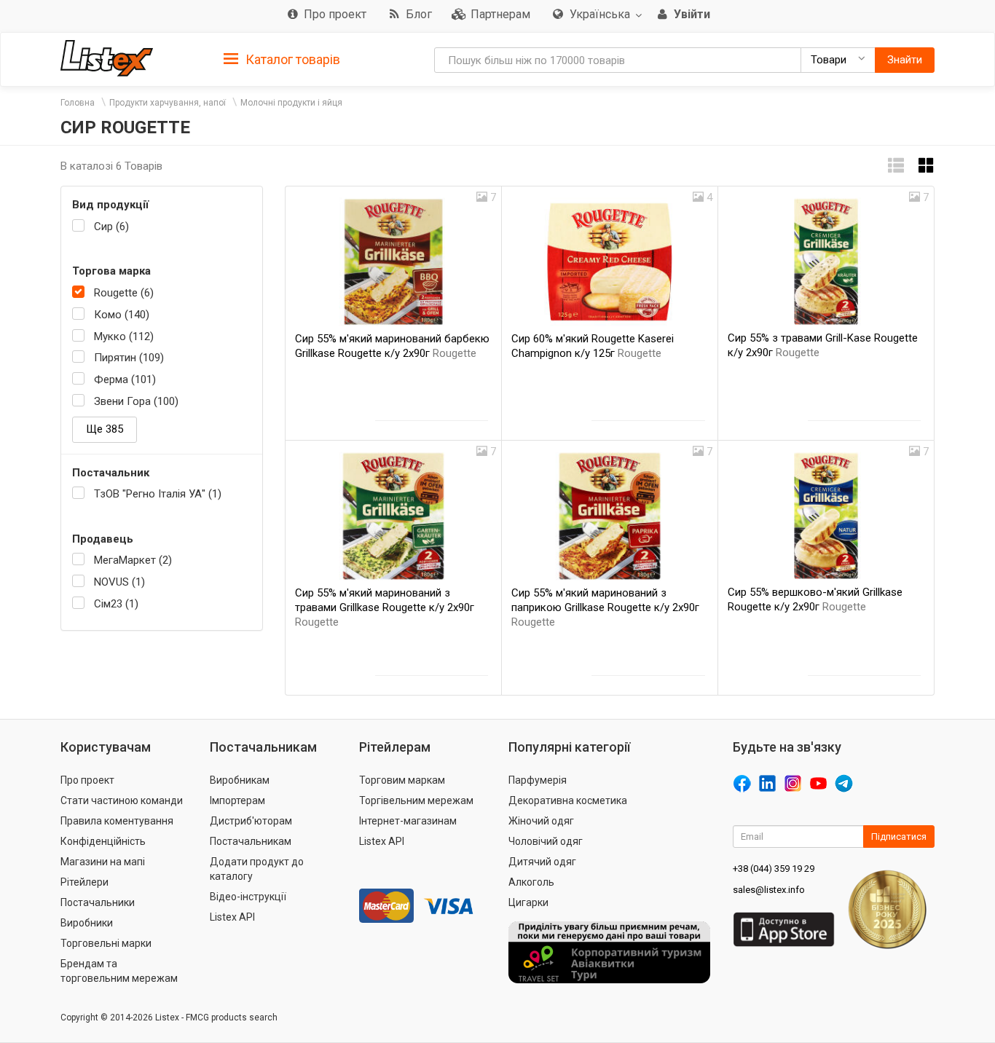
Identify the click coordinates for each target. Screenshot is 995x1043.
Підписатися (899, 836)
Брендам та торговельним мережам (119, 971)
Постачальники (97, 902)
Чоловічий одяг (545, 841)
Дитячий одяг (542, 861)
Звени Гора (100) (136, 401)
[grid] (926, 165)
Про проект (87, 780)
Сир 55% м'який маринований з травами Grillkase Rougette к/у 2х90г (384, 607)
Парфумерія (537, 780)
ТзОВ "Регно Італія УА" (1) (157, 493)
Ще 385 (104, 429)
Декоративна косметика (567, 800)
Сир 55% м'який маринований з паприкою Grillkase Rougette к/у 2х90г (605, 607)
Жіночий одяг (541, 821)
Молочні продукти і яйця (291, 103)
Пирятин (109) (129, 357)
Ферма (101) (125, 379)
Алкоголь (531, 882)
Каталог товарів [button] (291, 59)
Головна (77, 103)
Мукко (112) (124, 336)
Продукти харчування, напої (167, 103)
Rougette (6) (124, 292)
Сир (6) (111, 226)
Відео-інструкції (248, 896)
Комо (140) (121, 314)
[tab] (282, 59)
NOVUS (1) (119, 582)
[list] (896, 165)
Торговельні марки (106, 943)
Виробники (86, 923)
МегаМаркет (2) (133, 560)
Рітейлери (84, 882)
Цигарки (528, 902)
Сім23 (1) (116, 603)
